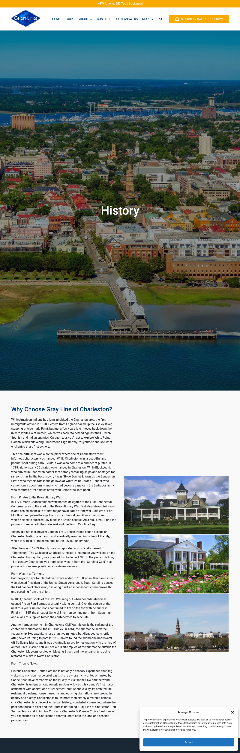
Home (56, 19)
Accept (188, 742)
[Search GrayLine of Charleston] (160, 19)
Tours (70, 19)
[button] (232, 712)
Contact (103, 19)
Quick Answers (126, 19)
